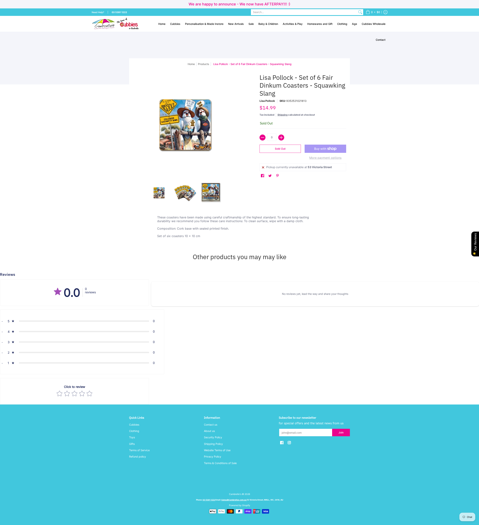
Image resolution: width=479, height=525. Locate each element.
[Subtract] (263, 137)
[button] (373, 12)
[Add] (281, 137)
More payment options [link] (325, 158)
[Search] (360, 12)
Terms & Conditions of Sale (220, 463)
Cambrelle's (235, 494)
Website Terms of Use (217, 450)
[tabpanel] (239, 228)
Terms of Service (139, 450)
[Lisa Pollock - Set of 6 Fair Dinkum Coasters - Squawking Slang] (159, 193)
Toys (132, 437)
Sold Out (280, 148)
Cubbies (134, 424)
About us (209, 431)
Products (203, 64)
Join (341, 432)
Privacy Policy (212, 456)
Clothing (134, 431)
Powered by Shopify (239, 505)
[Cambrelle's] (115, 24)
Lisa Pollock (267, 100)
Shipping (282, 114)
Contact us (210, 424)
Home (191, 64)
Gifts (132, 443)
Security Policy (213, 437)
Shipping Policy (213, 443)
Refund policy (137, 456)
